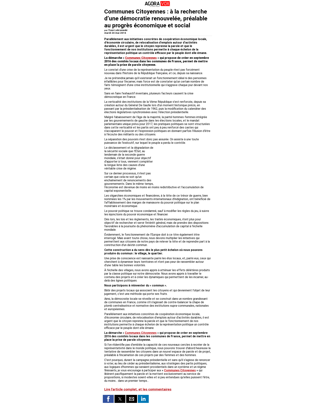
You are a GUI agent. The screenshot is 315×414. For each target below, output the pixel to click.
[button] (108, 399)
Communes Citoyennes (141, 58)
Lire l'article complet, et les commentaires (137, 389)
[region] (183, 165)
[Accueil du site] (157, 6)
